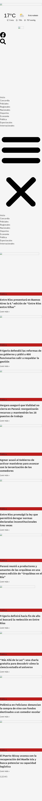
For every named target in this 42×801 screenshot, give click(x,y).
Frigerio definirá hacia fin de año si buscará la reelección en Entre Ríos (20, 619)
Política (3, 119)
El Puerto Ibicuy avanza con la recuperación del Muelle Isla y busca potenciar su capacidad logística (18, 761)
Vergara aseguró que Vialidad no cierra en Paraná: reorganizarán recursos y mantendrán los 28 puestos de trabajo (19, 410)
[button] (21, 171)
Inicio (2, 97)
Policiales (4, 103)
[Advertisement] (21, 70)
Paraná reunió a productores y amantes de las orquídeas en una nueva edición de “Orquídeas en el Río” (21, 571)
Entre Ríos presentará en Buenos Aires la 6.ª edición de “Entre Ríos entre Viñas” (20, 303)
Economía (4, 116)
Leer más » (5, 311)
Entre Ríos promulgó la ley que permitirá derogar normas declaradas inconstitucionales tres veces (19, 520)
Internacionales (7, 125)
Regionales (5, 106)
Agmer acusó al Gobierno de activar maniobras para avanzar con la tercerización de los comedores (19, 465)
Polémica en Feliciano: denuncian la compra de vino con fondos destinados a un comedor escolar (20, 708)
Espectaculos (6, 122)
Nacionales (5, 110)
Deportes (4, 113)
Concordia (4, 100)
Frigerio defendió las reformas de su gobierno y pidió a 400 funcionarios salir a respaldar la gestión (20, 356)
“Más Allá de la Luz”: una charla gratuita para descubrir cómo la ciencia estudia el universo (19, 663)
